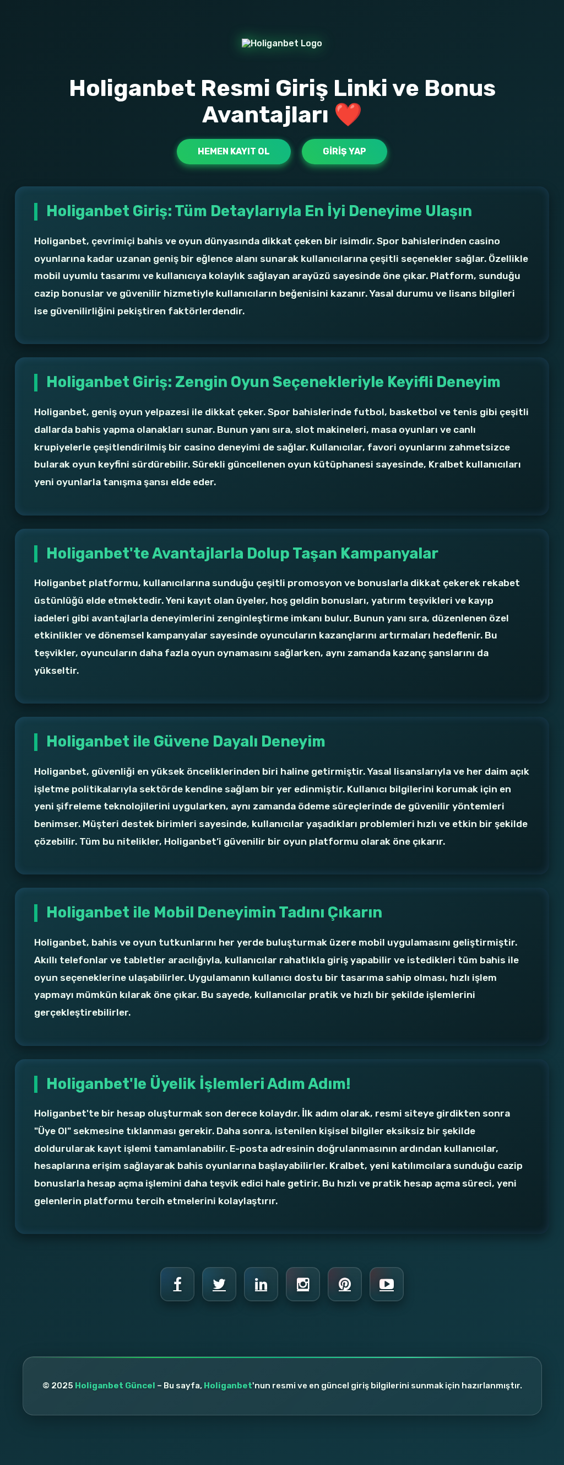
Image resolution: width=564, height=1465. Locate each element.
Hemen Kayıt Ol (234, 151)
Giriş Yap (344, 151)
